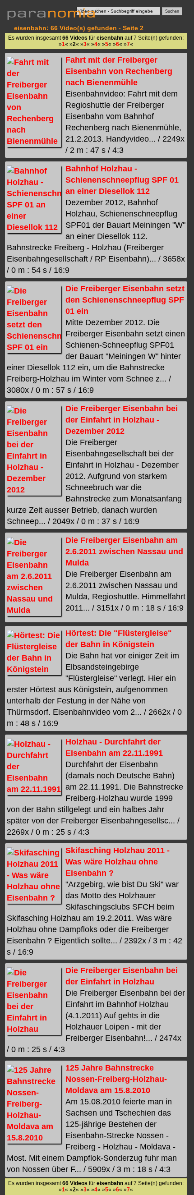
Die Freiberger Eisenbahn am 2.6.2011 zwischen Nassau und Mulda (124, 551)
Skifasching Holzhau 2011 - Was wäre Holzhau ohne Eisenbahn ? (117, 862)
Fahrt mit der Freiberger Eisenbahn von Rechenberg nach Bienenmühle (118, 71)
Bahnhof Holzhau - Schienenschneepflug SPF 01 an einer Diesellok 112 (122, 180)
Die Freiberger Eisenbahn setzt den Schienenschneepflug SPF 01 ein (125, 300)
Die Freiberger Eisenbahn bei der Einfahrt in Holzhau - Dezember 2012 (121, 420)
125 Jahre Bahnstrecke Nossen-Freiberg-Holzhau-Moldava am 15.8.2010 (116, 1079)
